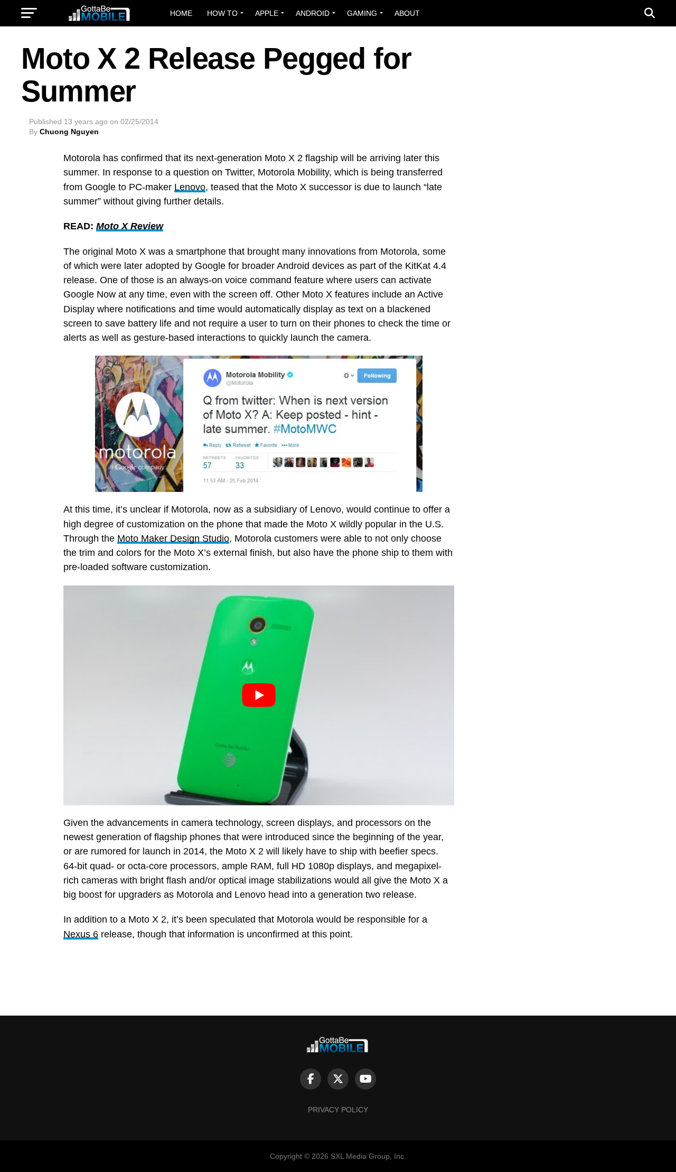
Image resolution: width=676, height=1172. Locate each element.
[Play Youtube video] (258, 695)
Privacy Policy (338, 1109)
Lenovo (189, 187)
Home (181, 13)
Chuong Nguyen (69, 131)
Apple (266, 13)
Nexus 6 (80, 934)
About (407, 13)
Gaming (362, 13)
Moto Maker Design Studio (173, 538)
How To (222, 13)
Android (313, 13)
